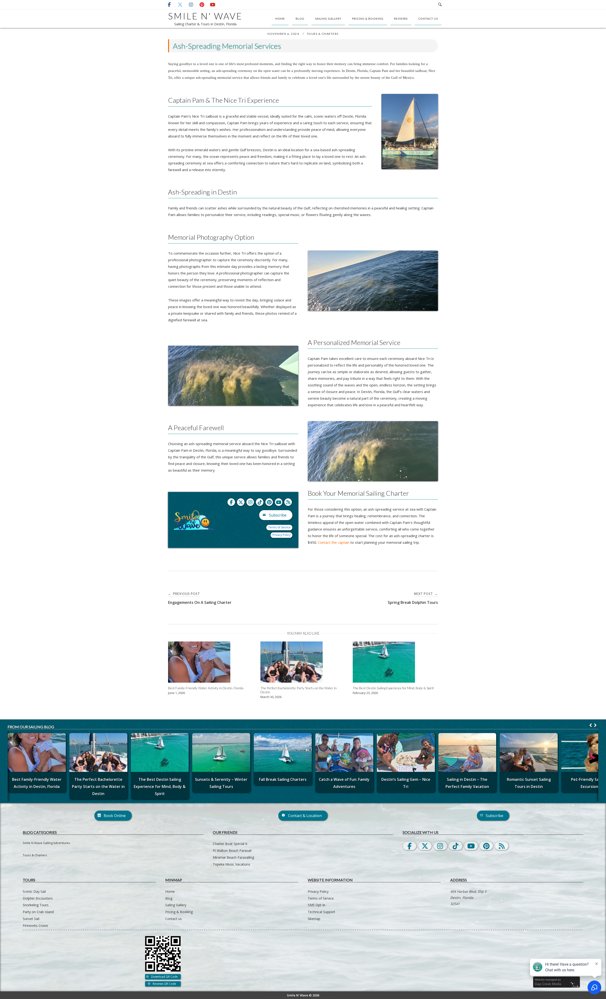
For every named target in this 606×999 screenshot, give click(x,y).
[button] (595, 725)
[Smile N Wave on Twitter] (241, 502)
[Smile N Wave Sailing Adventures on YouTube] (212, 4)
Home (280, 18)
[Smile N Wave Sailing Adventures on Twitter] (180, 4)
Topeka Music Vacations (231, 864)
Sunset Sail (31, 918)
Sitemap (314, 918)
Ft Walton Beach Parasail (232, 850)
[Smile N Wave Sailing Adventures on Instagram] (191, 4)
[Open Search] (440, 5)
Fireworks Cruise (35, 925)
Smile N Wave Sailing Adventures (46, 843)
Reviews (401, 18)
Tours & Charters (323, 33)
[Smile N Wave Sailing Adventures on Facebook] (169, 4)
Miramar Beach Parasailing (233, 857)
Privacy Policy (281, 535)
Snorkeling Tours (36, 905)
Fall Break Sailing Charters (283, 779)
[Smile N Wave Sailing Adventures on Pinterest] (202, 4)
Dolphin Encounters (38, 898)
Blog (300, 18)
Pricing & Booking (367, 18)
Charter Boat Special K (230, 843)
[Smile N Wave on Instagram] (250, 502)
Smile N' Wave (205, 16)
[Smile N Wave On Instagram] (440, 845)
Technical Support (321, 912)
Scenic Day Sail (34, 891)
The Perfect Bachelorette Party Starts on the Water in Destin (98, 786)
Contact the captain (333, 542)
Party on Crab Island (38, 912)
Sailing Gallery (328, 18)
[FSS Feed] (288, 502)
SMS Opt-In (316, 905)
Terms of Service (279, 527)
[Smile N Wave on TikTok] (259, 502)
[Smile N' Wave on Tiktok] (456, 845)
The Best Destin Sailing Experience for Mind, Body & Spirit (160, 786)
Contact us (428, 18)
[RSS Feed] (501, 845)
